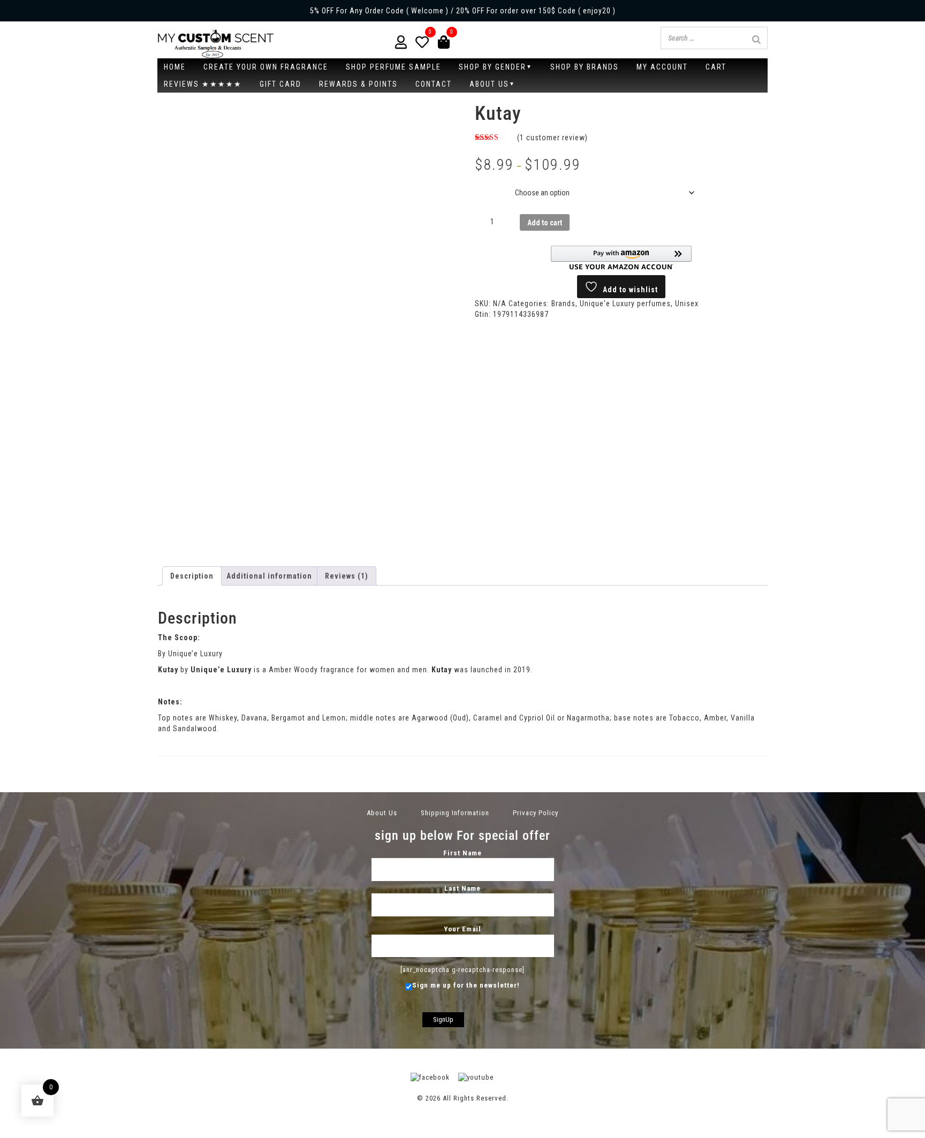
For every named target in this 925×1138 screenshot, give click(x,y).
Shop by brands (584, 67)
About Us (489, 84)
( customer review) (552, 137)
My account (662, 67)
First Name (462, 853)
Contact (433, 84)
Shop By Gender (492, 67)
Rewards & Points (358, 84)
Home (175, 67)
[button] (621, 258)
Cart (716, 67)
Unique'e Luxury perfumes (625, 303)
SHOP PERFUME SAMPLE (393, 67)
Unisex (687, 303)
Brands (563, 303)
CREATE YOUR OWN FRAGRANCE (265, 67)
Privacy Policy (535, 813)
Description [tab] (192, 576)
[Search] (756, 39)
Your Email (462, 929)
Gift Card (280, 84)
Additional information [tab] (269, 576)
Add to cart (544, 222)
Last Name (462, 888)
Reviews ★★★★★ (203, 84)
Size (484, 184)
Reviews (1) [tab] (346, 576)
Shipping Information (455, 813)
